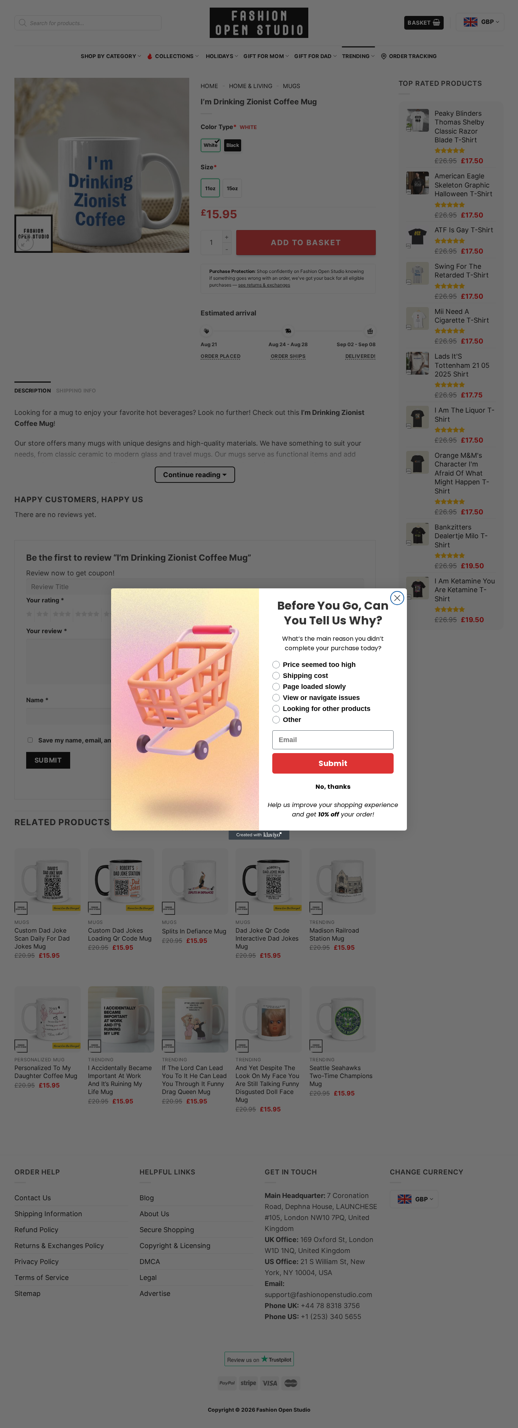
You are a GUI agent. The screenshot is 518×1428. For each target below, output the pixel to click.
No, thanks (333, 786)
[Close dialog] (397, 598)
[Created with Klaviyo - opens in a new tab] (259, 835)
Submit (333, 763)
